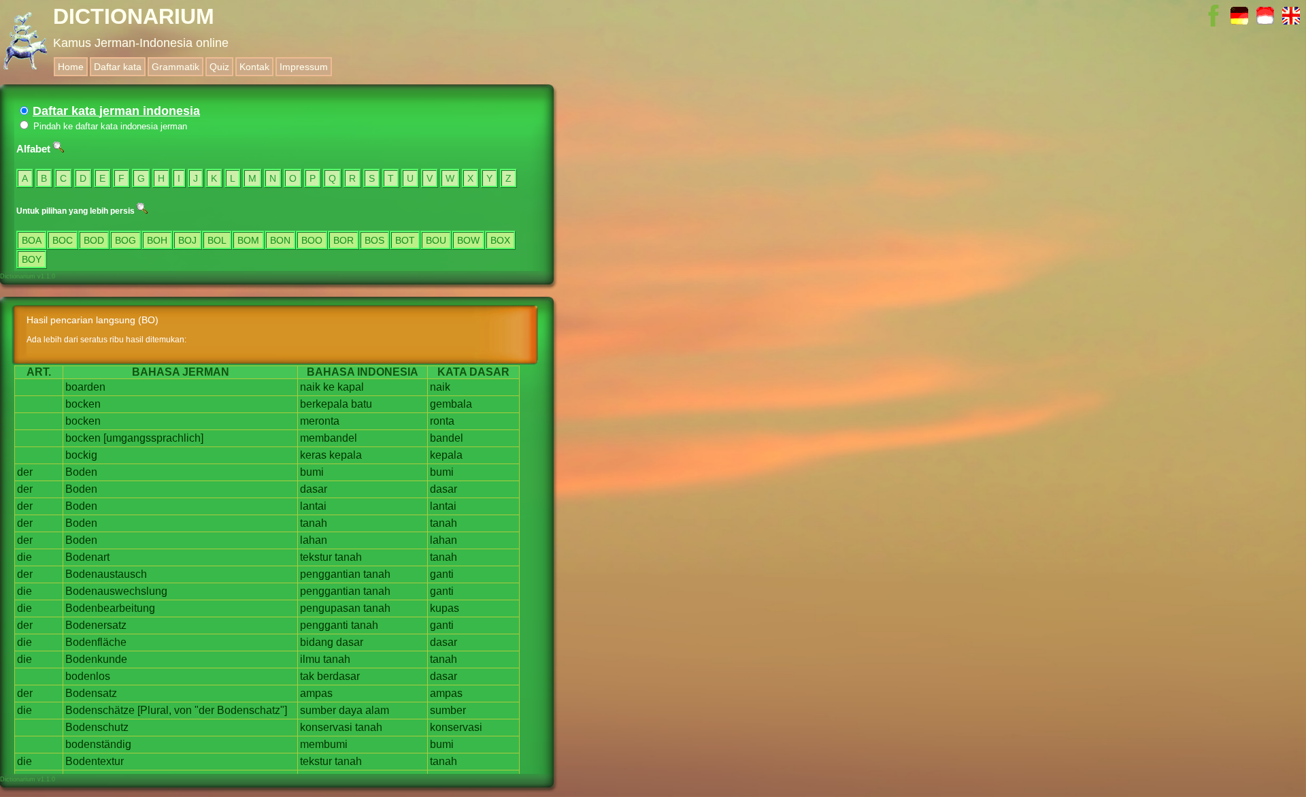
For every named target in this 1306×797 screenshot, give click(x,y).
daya (351, 710)
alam (377, 710)
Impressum (304, 66)
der (25, 472)
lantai (313, 506)
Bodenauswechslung (116, 591)
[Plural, (154, 710)
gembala (451, 404)
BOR (343, 240)
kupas (444, 608)
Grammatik (175, 66)
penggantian (330, 574)
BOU (436, 240)
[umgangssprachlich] (153, 438)
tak (307, 676)
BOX (500, 240)
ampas (316, 693)
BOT (405, 240)
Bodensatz (91, 693)
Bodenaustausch (106, 574)
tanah (313, 523)
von (183, 710)
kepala (345, 455)
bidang (316, 642)
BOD (94, 240)
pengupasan (330, 608)
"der (204, 710)
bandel (446, 438)
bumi (312, 472)
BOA (31, 240)
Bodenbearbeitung (110, 608)
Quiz (219, 66)
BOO (311, 240)
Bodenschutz (97, 727)
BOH (157, 240)
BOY (31, 259)
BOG (125, 240)
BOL (217, 240)
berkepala (324, 404)
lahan (313, 540)
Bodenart (87, 557)
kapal (350, 387)
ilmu (310, 659)
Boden (81, 472)
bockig (81, 455)
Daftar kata (117, 66)
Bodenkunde (96, 659)
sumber (318, 710)
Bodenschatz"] (252, 710)
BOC (62, 240)
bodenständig (98, 744)
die (24, 557)
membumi (324, 744)
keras (313, 455)
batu (361, 404)
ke (329, 387)
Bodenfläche (96, 642)
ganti (442, 574)
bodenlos (87, 676)
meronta (319, 421)
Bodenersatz (96, 625)
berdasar (338, 676)
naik (310, 387)
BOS (374, 240)
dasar (313, 489)
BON (280, 240)
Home (71, 66)
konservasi (326, 727)
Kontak (254, 66)
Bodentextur (94, 761)
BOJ (187, 240)
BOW (468, 240)
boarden (85, 387)
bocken (83, 404)
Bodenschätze (100, 710)
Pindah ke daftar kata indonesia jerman (109, 126)
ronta (442, 421)
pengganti (324, 625)
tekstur (316, 557)
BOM (248, 240)
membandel (328, 438)
